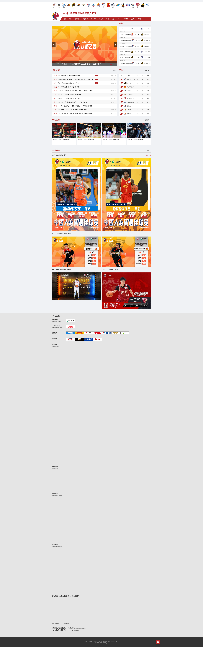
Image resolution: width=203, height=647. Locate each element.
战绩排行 (77, 19)
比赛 (64, 19)
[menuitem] (64, 19)
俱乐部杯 (85, 19)
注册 (113, 19)
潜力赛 (101, 19)
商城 (139, 19)
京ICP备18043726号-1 (101, 643)
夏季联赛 (93, 19)
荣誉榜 (126, 19)
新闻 (119, 19)
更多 (132, 19)
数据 (70, 19)
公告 (107, 19)
